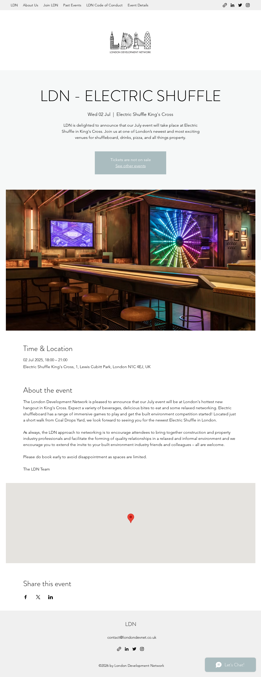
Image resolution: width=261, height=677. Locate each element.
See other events (130, 165)
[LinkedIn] (232, 5)
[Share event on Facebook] (25, 597)
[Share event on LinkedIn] (50, 597)
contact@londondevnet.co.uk (131, 637)
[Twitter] (240, 5)
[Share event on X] (38, 597)
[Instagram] (247, 5)
